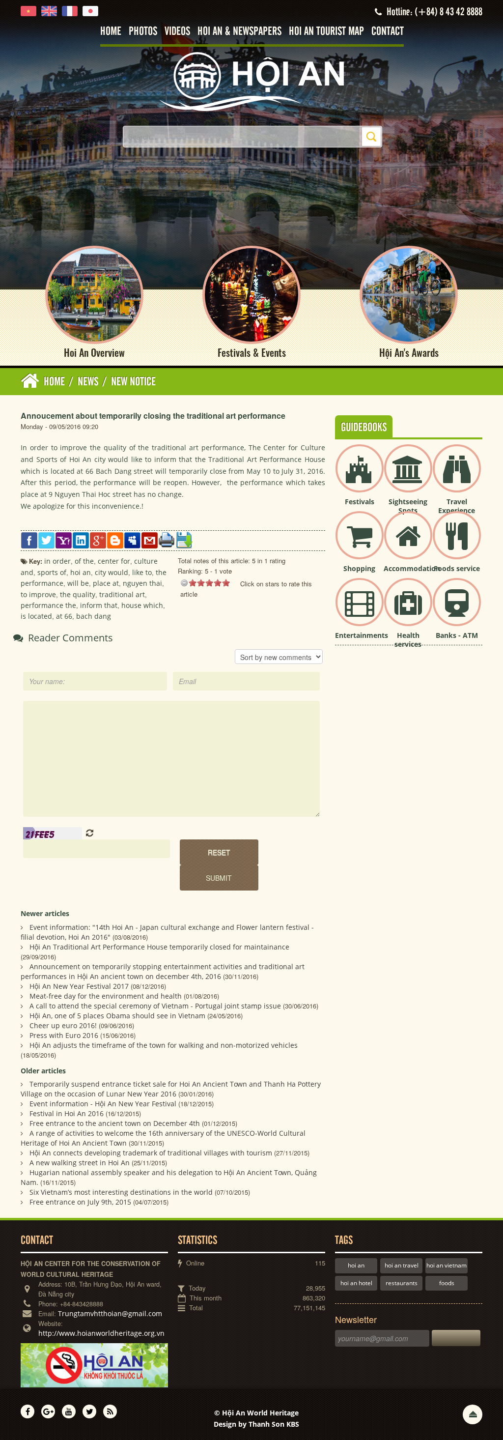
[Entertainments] (359, 610)
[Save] (184, 539)
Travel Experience (456, 506)
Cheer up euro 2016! (63, 1025)
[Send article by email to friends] (149, 539)
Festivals (359, 501)
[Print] (166, 539)
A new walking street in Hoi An (79, 1162)
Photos (143, 32)
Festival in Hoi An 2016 (66, 1113)
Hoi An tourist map (326, 32)
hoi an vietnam (446, 1265)
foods (446, 1283)
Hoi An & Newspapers (239, 32)
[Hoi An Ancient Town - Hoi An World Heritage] (251, 81)
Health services (407, 640)
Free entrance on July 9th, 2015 (80, 1202)
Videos (177, 32)
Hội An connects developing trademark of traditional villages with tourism (150, 1152)
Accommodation (412, 568)
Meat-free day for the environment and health (105, 996)
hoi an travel (402, 1265)
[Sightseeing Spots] (408, 476)
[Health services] (408, 610)
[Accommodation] (408, 543)
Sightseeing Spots (408, 506)
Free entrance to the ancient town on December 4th (114, 1123)
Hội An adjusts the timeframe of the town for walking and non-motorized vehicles (163, 1045)
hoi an (356, 1265)
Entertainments (361, 635)
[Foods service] (457, 543)
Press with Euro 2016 (63, 1035)
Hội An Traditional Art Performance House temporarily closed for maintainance (159, 946)
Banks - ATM (457, 635)
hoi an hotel (356, 1283)
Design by (256, 1424)
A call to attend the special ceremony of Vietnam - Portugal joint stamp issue (155, 1005)
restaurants (402, 1283)
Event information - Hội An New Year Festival (102, 1103)
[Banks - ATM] (457, 610)
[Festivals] (359, 476)
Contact (387, 32)
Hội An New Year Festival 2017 (79, 986)
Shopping (359, 568)
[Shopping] (359, 543)
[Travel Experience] (457, 476)
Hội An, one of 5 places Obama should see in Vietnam (117, 1015)
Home (110, 32)
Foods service (457, 568)
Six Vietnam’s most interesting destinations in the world (121, 1192)
